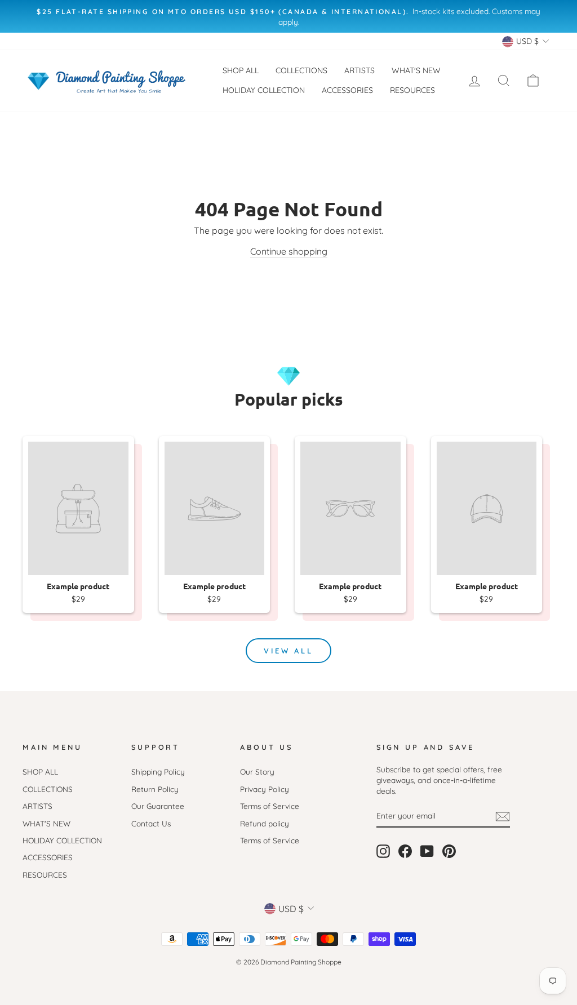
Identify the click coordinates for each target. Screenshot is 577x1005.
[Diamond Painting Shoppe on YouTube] (427, 851)
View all (288, 650)
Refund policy (264, 823)
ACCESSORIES (347, 90)
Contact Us (151, 823)
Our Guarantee (157, 806)
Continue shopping (288, 251)
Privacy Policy (264, 789)
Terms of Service (269, 806)
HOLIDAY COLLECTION (264, 90)
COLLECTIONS (301, 70)
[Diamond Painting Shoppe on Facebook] (405, 851)
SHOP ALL (241, 70)
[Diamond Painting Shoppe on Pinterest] (449, 851)
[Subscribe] (502, 816)
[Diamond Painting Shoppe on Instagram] (383, 851)
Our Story (257, 771)
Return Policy (155, 789)
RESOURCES (412, 90)
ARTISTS (359, 70)
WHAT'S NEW (416, 70)
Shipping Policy (158, 771)
